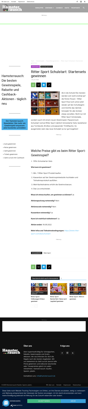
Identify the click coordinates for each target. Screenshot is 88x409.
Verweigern (14, 401)
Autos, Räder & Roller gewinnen (37, 293)
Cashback (59, 8)
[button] (83, 8)
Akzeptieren (44, 401)
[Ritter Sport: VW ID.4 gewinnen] (78, 289)
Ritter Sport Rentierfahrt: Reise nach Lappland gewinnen (58, 299)
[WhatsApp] (33, 85)
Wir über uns (5, 1)
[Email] (38, 85)
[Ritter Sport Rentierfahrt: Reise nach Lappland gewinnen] (58, 289)
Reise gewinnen (10, 147)
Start (32, 61)
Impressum (21, 1)
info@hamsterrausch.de (46, 376)
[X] (84, 1)
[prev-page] (32, 305)
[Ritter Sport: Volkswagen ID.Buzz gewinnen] (39, 289)
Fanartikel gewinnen (52, 61)
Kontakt (13, 1)
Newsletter (39, 8)
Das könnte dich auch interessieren (45, 278)
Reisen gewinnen (55, 294)
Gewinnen (48, 8)
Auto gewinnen (10, 144)
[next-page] (36, 305)
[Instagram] (81, 1)
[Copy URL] (49, 85)
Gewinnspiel (40, 61)
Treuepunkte (75, 8)
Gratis (67, 8)
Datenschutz (30, 1)
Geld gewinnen (10, 151)
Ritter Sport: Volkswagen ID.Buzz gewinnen (38, 299)
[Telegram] (43, 85)
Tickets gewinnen (11, 154)
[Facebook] (77, 1)
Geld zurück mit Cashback (14, 158)
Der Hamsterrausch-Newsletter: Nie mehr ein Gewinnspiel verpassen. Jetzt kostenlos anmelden (15, 124)
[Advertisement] (44, 19)
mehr (73, 401)
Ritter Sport (47, 253)
